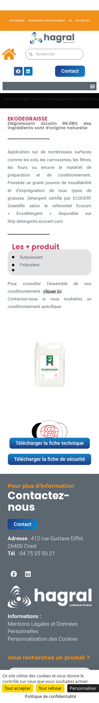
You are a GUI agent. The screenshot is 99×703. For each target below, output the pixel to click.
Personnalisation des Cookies (43, 639)
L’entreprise (17, 20)
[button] (92, 86)
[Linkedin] (28, 71)
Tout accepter (18, 688)
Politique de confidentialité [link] (50, 696)
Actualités (83, 20)
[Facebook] (18, 71)
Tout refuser (50, 688)
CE (70, 20)
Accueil (10, 99)
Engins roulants (31, 99)
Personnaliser (83, 688)
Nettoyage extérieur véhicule (70, 99)
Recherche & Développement (46, 20)
